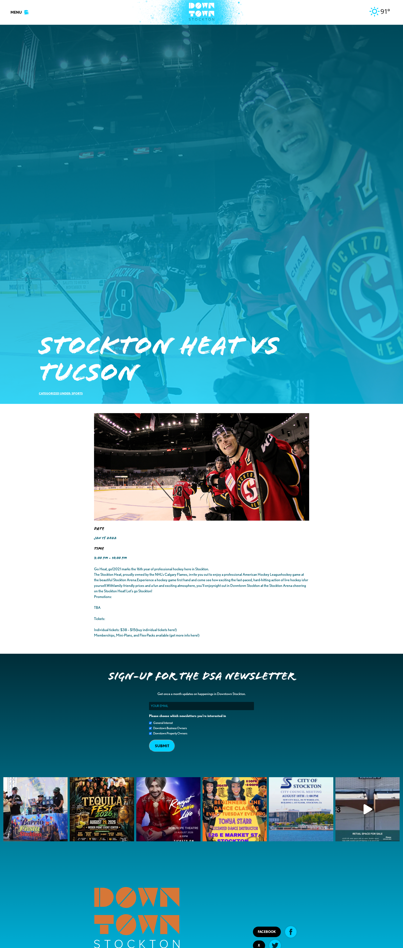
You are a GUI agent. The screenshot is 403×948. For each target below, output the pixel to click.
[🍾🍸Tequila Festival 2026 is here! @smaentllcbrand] (102, 809)
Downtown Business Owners (170, 728)
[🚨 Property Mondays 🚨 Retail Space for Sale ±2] (367, 809)
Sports (77, 393)
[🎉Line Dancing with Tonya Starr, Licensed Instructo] (235, 809)
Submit (162, 746)
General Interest (163, 723)
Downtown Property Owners (170, 733)
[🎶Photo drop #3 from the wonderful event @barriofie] (35, 809)
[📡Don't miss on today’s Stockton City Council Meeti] (301, 809)
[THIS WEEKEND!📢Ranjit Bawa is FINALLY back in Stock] (168, 809)
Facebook (267, 932)
